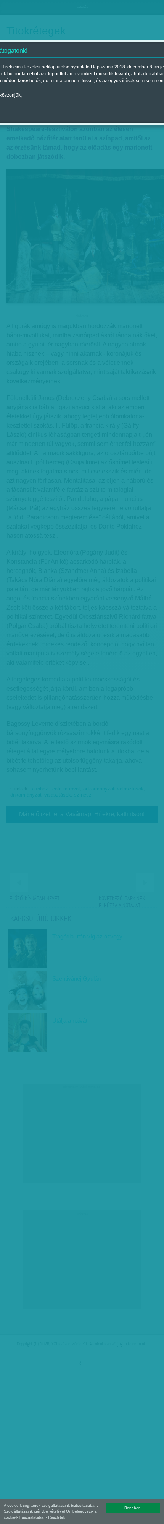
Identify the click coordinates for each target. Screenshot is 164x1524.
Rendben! (133, 1508)
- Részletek (55, 1517)
